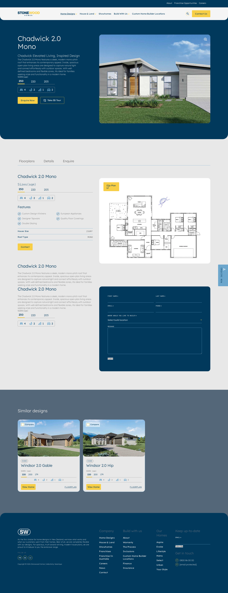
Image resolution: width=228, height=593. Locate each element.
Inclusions (128, 551)
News (102, 568)
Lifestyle (161, 551)
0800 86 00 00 (187, 560)
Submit (110, 359)
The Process (129, 547)
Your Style (161, 569)
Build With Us (120, 13)
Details (49, 161)
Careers (202, 3)
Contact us (201, 13)
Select (159, 560)
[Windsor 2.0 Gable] (49, 438)
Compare (29, 424)
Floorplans (27, 161)
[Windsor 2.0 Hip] (114, 438)
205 (46, 81)
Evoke (159, 546)
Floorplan (71, 487)
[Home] (29, 13)
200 (30, 474)
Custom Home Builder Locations (148, 13)
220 (33, 81)
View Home (28, 487)
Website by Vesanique (54, 564)
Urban (159, 565)
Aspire (159, 542)
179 (36, 474)
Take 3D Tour (54, 100)
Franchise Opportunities (185, 3)
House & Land (87, 13)
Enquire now (28, 100)
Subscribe (179, 546)
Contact (25, 246)
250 (21, 81)
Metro (159, 555)
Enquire (68, 161)
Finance (127, 563)
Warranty (128, 542)
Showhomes (105, 13)
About (169, 3)
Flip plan (111, 185)
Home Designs (67, 13)
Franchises (105, 551)
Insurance (128, 568)
